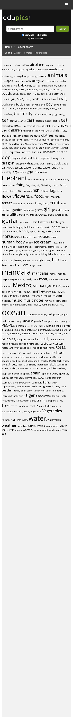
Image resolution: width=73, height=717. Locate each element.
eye (60, 179)
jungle (25, 250)
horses (18, 237)
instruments (40, 246)
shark (37, 360)
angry (35, 76)
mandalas (40, 273)
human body (13, 242)
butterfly (23, 113)
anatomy (56, 69)
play (34, 329)
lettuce (26, 260)
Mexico (22, 285)
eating (7, 171)
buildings (43, 108)
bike (19, 99)
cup (10, 147)
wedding (22, 425)
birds (36, 99)
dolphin (34, 158)
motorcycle (25, 295)
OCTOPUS (32, 314)
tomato (46, 395)
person (20, 325)
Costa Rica (14, 143)
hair (35, 222)
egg (15, 171)
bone (12, 104)
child (4, 130)
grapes (33, 214)
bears (22, 93)
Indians (13, 246)
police (5, 333)
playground (44, 329)
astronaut (50, 81)
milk (19, 291)
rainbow (59, 339)
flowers (21, 196)
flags (59, 191)
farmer (5, 191)
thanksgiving (17, 395)
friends (30, 203)
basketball (31, 89)
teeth (29, 390)
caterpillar (7, 125)
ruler (4, 353)
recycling (23, 343)
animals (57, 74)
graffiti (12, 214)
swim (28, 386)
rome (51, 347)
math (35, 279)
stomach (6, 382)
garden (17, 210)
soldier (52, 368)
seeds (21, 361)
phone (34, 325)
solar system (40, 368)
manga (53, 273)
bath (45, 89)
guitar (10, 221)
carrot (22, 120)
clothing (59, 135)
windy (55, 425)
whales (41, 425)
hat (26, 227)
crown (65, 143)
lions (64, 260)
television (51, 390)
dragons (32, 163)
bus (59, 108)
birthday (45, 99)
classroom (27, 135)
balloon (52, 85)
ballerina (42, 85)
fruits (64, 203)
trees (14, 406)
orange (42, 314)
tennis (60, 390)
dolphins (44, 158)
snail (64, 364)
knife (12, 254)
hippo (32, 231)
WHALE (31, 425)
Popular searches (35, 38)
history (40, 231)
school (58, 352)
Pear (44, 321)
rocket (36, 347)
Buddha (28, 108)
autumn (6, 85)
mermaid (64, 279)
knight (19, 254)
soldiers (61, 368)
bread (12, 108)
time (38, 395)
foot (47, 196)
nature (16, 304)
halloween (44, 222)
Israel (58, 246)
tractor (10, 400)
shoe (4, 364)
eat (60, 167)
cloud (4, 139)
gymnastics (25, 222)
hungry (29, 242)
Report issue (41, 53)
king (48, 250)
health (47, 227)
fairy (20, 184)
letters (17, 260)
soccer (28, 368)
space (26, 373)
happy (19, 227)
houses (54, 237)
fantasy (55, 185)
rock (29, 347)
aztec (14, 85)
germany (28, 210)
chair (29, 125)
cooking (64, 139)
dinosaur (36, 152)
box (43, 104)
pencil (57, 321)
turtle (48, 406)
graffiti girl (23, 214)
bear (15, 93)
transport (51, 400)
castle (48, 120)
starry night (30, 377)
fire (20, 191)
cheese (37, 125)
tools (63, 396)
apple (10, 81)
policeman (15, 333)
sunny (53, 382)
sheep (52, 360)
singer (32, 364)
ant (3, 81)
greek (51, 214)
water (37, 418)
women (37, 430)
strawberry (25, 382)
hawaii (32, 227)
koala (34, 254)
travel (59, 400)
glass (60, 210)
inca (55, 242)
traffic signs (29, 400)
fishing (44, 191)
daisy (16, 147)
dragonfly (21, 163)
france (21, 203)
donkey (54, 158)
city (19, 135)
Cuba (4, 147)
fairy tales (30, 185)
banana (62, 85)
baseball (12, 89)
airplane (37, 64)
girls (54, 210)
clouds (12, 139)
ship (59, 360)
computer (44, 139)
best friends (58, 93)
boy (49, 104)
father (13, 191)
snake (5, 368)
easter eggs (50, 167)
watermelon (54, 419)
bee (43, 93)
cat (64, 120)
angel (20, 76)
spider (45, 373)
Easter (18, 167)
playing (55, 329)
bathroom (55, 89)
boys (56, 104)
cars (30, 120)
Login (7, 53)
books (27, 104)
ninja (30, 304)
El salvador (40, 171)
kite (63, 250)
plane (20, 329)
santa (36, 353)
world (45, 430)
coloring (33, 139)
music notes (33, 300)
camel (43, 114)
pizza (13, 329)
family (45, 185)
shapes (28, 361)
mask (28, 279)
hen (15, 231)
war (19, 419)
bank (4, 89)
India (61, 242)
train (40, 400)
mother (14, 295)
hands (11, 227)
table (63, 386)
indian (5, 246)
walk (13, 419)
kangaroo (34, 250)
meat (43, 279)
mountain (37, 295)
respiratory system (51, 343)
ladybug (43, 254)
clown (19, 139)
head (39, 227)
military (12, 291)
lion (56, 259)
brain (63, 104)
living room (8, 265)
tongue (55, 395)
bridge (19, 108)
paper (64, 314)
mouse (47, 295)
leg (11, 260)
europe (53, 179)
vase (26, 411)
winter (63, 425)
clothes (47, 135)
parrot (11, 321)
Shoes (12, 364)
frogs (45, 203)
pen (50, 321)
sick (26, 364)
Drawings (29, 34)
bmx (53, 99)
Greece (42, 214)
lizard (18, 265)
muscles (6, 300)
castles (56, 120)
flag (52, 190)
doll (21, 158)
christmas (59, 130)
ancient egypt (9, 76)
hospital (27, 237)
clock (37, 135)
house (43, 236)
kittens (5, 254)
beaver (30, 93)
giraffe (38, 210)
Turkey (40, 406)
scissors (15, 357)
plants (28, 329)
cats (15, 125)
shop (19, 364)
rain (52, 339)
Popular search (25, 46)
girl (46, 209)
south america (15, 373)
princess (8, 339)
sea (22, 357)
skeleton (55, 364)
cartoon (40, 120)
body (5, 104)
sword (49, 386)
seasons (6, 360)
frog (38, 203)
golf (3, 214)
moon (60, 291)
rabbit (41, 338)
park (4, 321)
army (36, 80)
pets (27, 326)
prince (66, 333)
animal (42, 76)
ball (34, 85)
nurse (55, 304)
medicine (53, 279)
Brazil (4, 108)
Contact (28, 53)
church (5, 135)
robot (23, 347)
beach (6, 93)
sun (45, 381)
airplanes (50, 65)
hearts (64, 227)
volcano (5, 419)
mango (61, 273)
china (49, 130)
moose (5, 295)
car (5, 120)
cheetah (46, 125)
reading (6, 343)
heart (56, 227)
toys (4, 400)
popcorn (49, 333)
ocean (13, 312)
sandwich (27, 353)
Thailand (6, 396)
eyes (65, 179)
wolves (18, 430)
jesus (12, 250)
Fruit (54, 202)
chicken (64, 125)
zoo (4, 433)
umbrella (56, 406)
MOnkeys (50, 291)
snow (21, 368)
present (58, 333)
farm (63, 185)
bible (4, 99)
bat (40, 89)
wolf (11, 430)
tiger (30, 395)
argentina (20, 81)
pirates (5, 329)
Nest (23, 304)
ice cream (43, 242)
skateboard (42, 364)
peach (37, 321)
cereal (22, 126)
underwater (7, 411)
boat (61, 98)
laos (63, 254)
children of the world (33, 130)
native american (52, 300)
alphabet (30, 69)
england (44, 179)
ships (65, 361)
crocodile (49, 143)
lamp (56, 254)
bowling (36, 104)
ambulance (42, 69)
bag (29, 85)
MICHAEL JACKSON (47, 286)
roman (44, 347)
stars (40, 377)
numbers (46, 304)
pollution (26, 333)
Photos (43, 34)
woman (27, 430)
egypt (29, 171)
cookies (55, 139)
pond (35, 333)
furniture (6, 210)
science (6, 357)
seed (14, 361)
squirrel (14, 377)
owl (50, 314)
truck (32, 406)
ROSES (60, 347)
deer (47, 147)
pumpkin (21, 339)
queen (30, 339)
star (21, 377)
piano (42, 325)
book (19, 104)
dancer (31, 147)
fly (31, 196)
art (42, 81)
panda (56, 314)
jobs (18, 250)
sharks (44, 361)
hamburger (57, 222)
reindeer (33, 343)
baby (22, 85)
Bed (37, 93)
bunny (53, 108)
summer (36, 382)
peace (28, 320)
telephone (39, 390)
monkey (38, 291)
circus (13, 135)
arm (28, 81)
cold (26, 139)
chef (54, 125)
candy (61, 114)
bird (27, 99)
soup (4, 373)
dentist (64, 147)
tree (6, 405)
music (17, 300)
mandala (16, 272)
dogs (15, 158)
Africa (25, 65)
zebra (64, 430)
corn (4, 144)
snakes (13, 368)
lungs (32, 265)
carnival (14, 120)
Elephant (14, 178)
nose (37, 304)
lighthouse (44, 260)
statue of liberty (52, 377)
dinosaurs (48, 152)
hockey (49, 231)
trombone (24, 406)
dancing (40, 147)
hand (4, 227)
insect (21, 246)
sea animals (31, 357)
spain (36, 373)
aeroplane (15, 65)
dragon (8, 162)
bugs (35, 108)
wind (48, 425)
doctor (62, 152)
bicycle (11, 99)
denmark (55, 147)
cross (58, 143)
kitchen (56, 250)
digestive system (20, 152)
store (15, 382)
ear (4, 167)
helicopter (7, 231)
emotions (33, 179)
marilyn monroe (16, 279)
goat (67, 210)
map (4, 279)
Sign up (17, 53)
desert (5, 152)
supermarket (8, 386)
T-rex (56, 386)
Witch (4, 430)
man (39, 265)
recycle (14, 343)
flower (7, 196)
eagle (65, 163)
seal (59, 357)
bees (48, 93)
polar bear (65, 329)
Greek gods (61, 214)
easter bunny (32, 167)
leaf (69, 254)
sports (63, 373)
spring (5, 377)
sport (53, 373)
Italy (65, 246)
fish (36, 190)
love (25, 265)
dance (23, 147)
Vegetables (52, 411)
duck (57, 163)
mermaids (7, 286)
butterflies (7, 114)
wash (24, 419)
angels (27, 76)
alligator (20, 69)
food (38, 196)
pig (48, 325)
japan (5, 250)
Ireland (51, 246)
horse (7, 236)
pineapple (57, 325)
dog (6, 157)
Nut (62, 304)
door (62, 158)
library (34, 260)
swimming (38, 386)
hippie (23, 231)
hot (34, 237)
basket (22, 89)
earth (10, 167)
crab (40, 143)
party (18, 321)
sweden (20, 386)
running (12, 353)
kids (43, 250)
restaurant (7, 347)
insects (29, 246)
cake (36, 114)
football (55, 196)
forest (7, 203)
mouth (57, 296)
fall (37, 185)
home (57, 231)
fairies (11, 185)
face (4, 185)
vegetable (36, 411)
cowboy (32, 143)
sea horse (43, 357)
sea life (52, 357)
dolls (26, 158)
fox (15, 203)
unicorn (18, 411)
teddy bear (20, 390)
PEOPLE (8, 325)
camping (52, 114)
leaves (5, 260)
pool (41, 333)
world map (54, 430)
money (26, 291)
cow (24, 143)
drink (49, 163)
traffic (19, 400)
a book (5, 65)
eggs (20, 171)
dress (43, 163)
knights (27, 254)
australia (61, 81)
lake (50, 254)
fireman (27, 191)
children (15, 130)
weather (9, 425)
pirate (67, 325)
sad (19, 353)
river (16, 347)
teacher (7, 390)
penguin (65, 321)
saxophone (45, 353)
